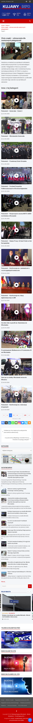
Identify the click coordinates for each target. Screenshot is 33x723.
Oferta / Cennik (10, 700)
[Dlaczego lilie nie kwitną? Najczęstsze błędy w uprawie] (3, 532)
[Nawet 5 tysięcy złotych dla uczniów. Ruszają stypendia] (3, 553)
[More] (29, 422)
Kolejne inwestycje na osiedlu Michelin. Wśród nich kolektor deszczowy (16, 616)
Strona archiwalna (12, 705)
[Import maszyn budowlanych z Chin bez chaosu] (3, 574)
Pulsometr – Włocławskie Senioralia (12, 136)
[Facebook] (2, 422)
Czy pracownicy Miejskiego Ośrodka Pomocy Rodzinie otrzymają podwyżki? (17, 438)
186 (25, 415)
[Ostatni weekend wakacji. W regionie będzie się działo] (3, 543)
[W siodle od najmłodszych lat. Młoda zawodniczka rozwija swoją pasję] (3, 564)
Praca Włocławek (22, 705)
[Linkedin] (9, 422)
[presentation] (28, 591)
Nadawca (3, 705)
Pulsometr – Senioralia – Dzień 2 (11, 111)
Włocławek (5, 613)
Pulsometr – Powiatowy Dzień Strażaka (13, 161)
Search (30, 586)
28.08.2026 (6, 619)
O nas (2, 700)
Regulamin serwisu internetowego (10, 703)
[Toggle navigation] (3, 21)
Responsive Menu (26, 1)
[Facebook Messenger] (22, 422)
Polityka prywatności (25, 703)
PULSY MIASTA (6, 592)
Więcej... (3, 581)
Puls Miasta (12, 613)
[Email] (16, 422)
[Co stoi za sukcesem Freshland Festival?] (3, 523)
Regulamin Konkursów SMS (22, 700)
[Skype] (26, 422)
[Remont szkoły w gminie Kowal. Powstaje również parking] (3, 491)
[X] (6, 422)
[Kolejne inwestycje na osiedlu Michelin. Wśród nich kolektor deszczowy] (3, 513)
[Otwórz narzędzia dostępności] (30, 720)
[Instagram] (19, 422)
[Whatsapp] (12, 422)
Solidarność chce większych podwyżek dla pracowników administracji (15, 431)
